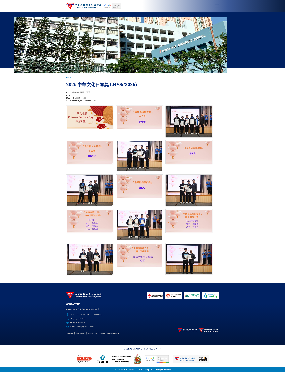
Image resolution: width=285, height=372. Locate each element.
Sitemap (69, 333)
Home (68, 77)
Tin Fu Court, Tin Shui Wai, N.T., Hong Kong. (86, 314)
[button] (89, 118)
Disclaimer (80, 333)
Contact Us (92, 333)
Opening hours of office (110, 333)
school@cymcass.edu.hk (85, 326)
